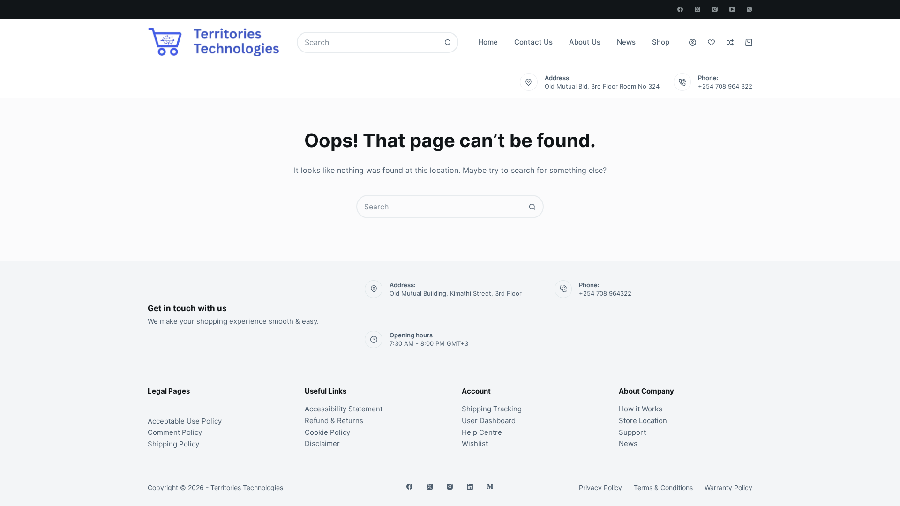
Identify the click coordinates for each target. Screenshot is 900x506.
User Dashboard (489, 420)
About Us (584, 41)
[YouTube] (732, 9)
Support (632, 432)
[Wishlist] (711, 42)
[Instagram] (715, 9)
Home (488, 41)
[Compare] (730, 42)
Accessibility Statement (343, 408)
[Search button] (448, 42)
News (626, 41)
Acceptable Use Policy (185, 421)
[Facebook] (680, 9)
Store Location (643, 420)
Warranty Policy (728, 487)
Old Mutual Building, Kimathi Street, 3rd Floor (456, 293)
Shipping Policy (173, 443)
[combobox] (368, 42)
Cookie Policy (327, 432)
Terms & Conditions (663, 487)
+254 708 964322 (605, 293)
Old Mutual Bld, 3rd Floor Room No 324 (602, 86)
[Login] (692, 42)
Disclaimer (322, 443)
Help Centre (482, 432)
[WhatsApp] (749, 9)
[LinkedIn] (470, 487)
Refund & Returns (334, 420)
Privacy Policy (600, 487)
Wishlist (475, 443)
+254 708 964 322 (725, 86)
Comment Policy (175, 432)
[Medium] (490, 487)
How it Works (640, 408)
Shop (660, 41)
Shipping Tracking (492, 408)
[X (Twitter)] (697, 9)
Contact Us (533, 41)
